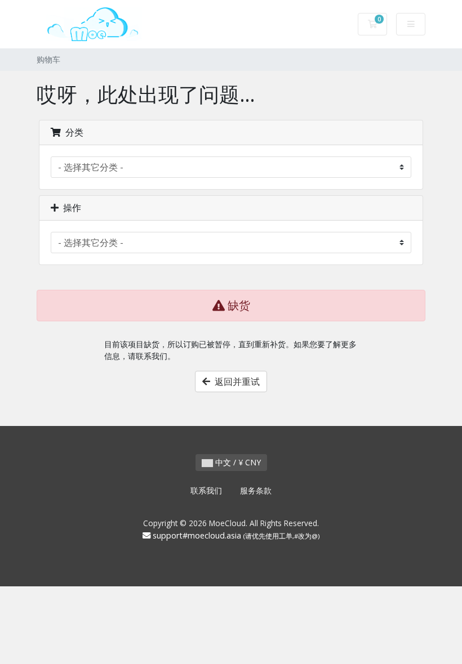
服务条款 (256, 490)
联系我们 (206, 490)
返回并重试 (235, 381)
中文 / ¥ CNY (237, 462)
